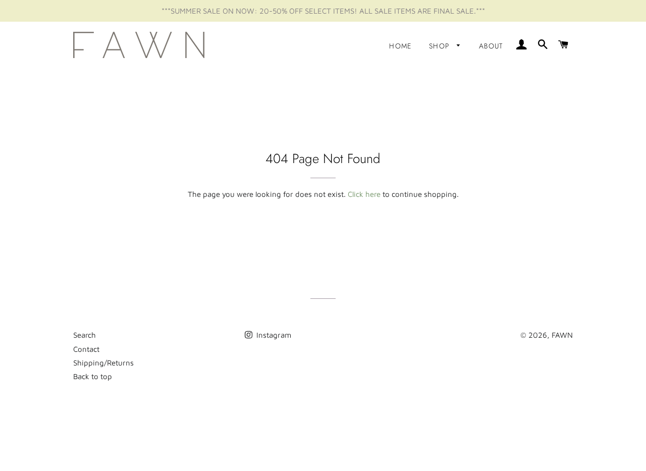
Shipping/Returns (103, 362)
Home (400, 46)
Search (84, 335)
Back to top (92, 376)
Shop (440, 46)
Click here (364, 194)
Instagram (272, 335)
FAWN (562, 335)
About (491, 46)
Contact (86, 349)
